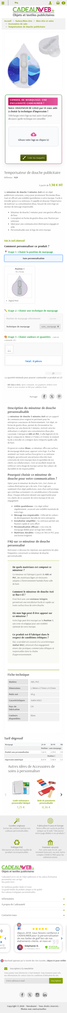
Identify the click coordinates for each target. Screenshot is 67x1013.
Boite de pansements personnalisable (46, 801)
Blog (16, 2)
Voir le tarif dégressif (14, 240)
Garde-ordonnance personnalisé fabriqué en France (21, 803)
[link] (44, 396)
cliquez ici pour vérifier (56, 960)
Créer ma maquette (33, 158)
